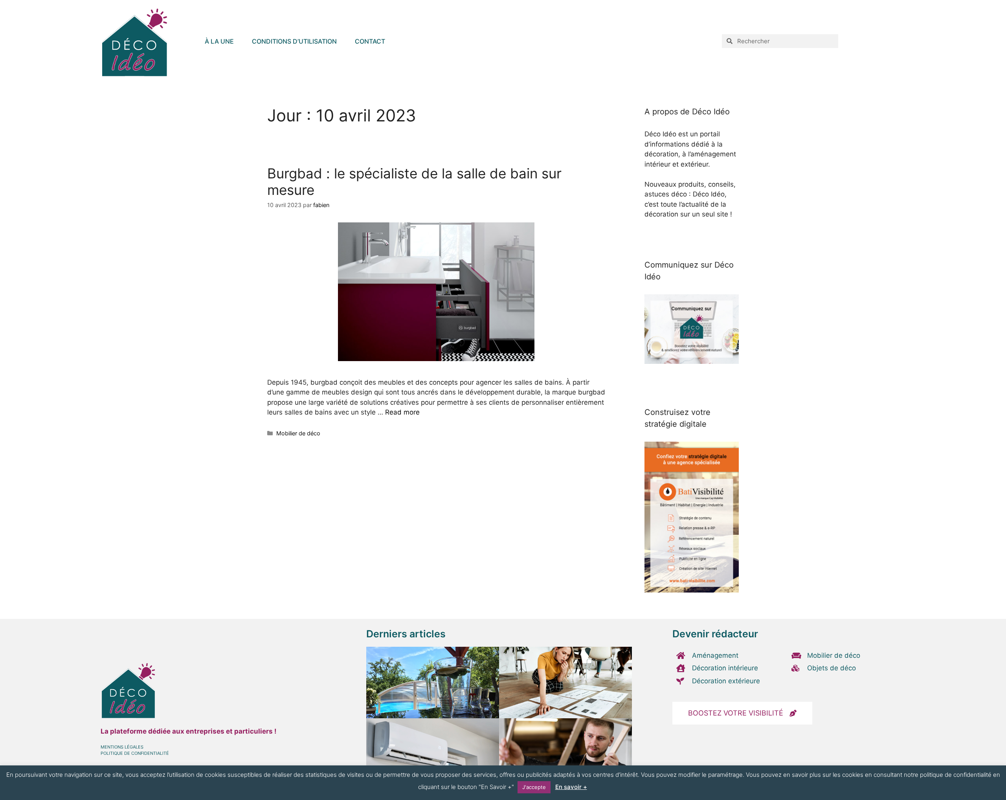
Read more (402, 412)
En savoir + (571, 787)
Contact (370, 41)
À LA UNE (219, 41)
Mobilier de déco (298, 433)
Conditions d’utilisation (294, 41)
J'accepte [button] (534, 787)
